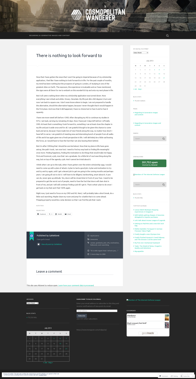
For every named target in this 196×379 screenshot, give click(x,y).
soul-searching (103, 245)
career (92, 243)
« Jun (135, 89)
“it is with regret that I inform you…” (104, 251)
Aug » (140, 89)
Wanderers (131, 315)
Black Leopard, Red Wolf (136, 323)
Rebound (93, 245)
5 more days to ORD (97, 254)
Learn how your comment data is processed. (76, 285)
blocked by (152, 164)
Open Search (167, 35)
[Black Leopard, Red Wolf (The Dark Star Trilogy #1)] (167, 327)
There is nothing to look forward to (69, 55)
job (105, 243)
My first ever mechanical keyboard (147, 243)
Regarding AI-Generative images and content (49, 35)
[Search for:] (149, 138)
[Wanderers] (167, 320)
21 (164, 78)
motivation (114, 243)
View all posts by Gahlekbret (51, 244)
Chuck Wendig (132, 317)
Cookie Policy (43, 375)
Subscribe (81, 316)
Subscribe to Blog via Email (89, 299)
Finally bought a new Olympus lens (147, 234)
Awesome (94, 239)
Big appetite (139, 251)
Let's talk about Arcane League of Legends (150, 220)
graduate (99, 243)
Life (108, 243)
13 (159, 74)
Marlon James (132, 324)
